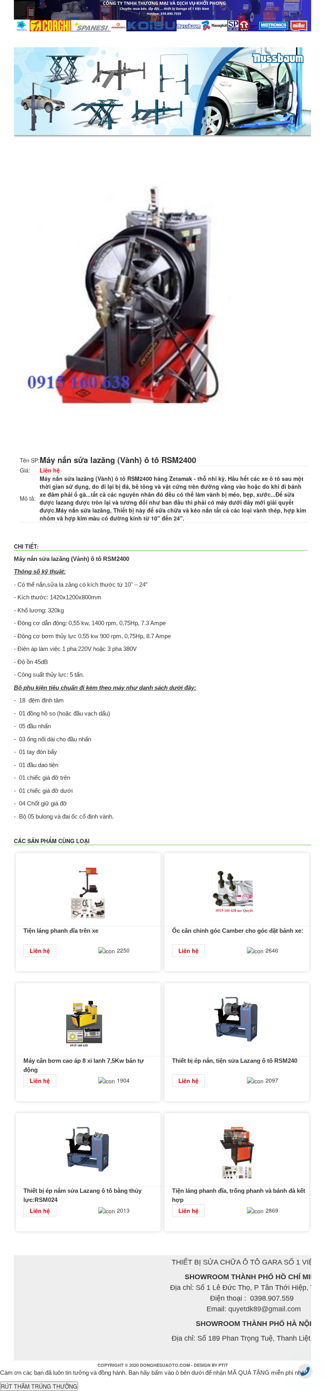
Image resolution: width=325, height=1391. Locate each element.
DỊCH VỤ (202, 39)
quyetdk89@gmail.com (264, 1309)
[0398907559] (305, 1371)
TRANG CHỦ (37, 39)
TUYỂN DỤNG (246, 39)
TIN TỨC (165, 39)
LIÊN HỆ (288, 39)
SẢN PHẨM (126, 39)
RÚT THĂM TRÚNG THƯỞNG (39, 1386)
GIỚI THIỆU (83, 39)
